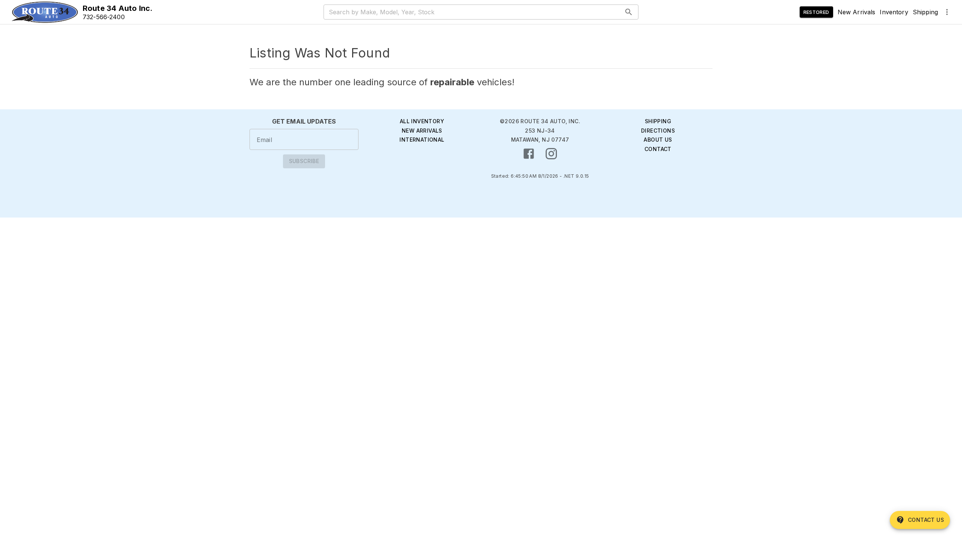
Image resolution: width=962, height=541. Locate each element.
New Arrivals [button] (857, 12)
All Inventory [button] (422, 121)
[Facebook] (528, 153)
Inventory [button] (894, 12)
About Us (658, 139)
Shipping (925, 12)
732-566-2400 (104, 17)
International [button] (421, 139)
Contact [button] (658, 149)
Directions (658, 130)
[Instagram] (551, 153)
